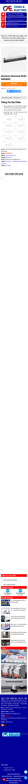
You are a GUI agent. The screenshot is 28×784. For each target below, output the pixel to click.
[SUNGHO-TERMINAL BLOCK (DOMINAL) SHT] (14, 59)
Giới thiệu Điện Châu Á (12, 2)
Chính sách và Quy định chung (13, 774)
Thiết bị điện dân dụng (9, 584)
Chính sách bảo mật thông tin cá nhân (13, 780)
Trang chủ (5, 30)
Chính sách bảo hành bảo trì (19, 776)
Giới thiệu (12, 30)
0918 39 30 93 (14, 23)
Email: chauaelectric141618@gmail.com (16, 19)
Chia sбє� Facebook (15, 91)
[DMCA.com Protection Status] (23, 733)
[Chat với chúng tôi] (25, 778)
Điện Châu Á (9, 157)
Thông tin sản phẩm (7, 97)
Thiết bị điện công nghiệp (15, 36)
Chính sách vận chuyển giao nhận (13, 778)
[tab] (7, 97)
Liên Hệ (19, 2)
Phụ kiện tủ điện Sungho (17, 38)
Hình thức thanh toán (13, 782)
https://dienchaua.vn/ (11, 155)
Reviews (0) (17, 97)
